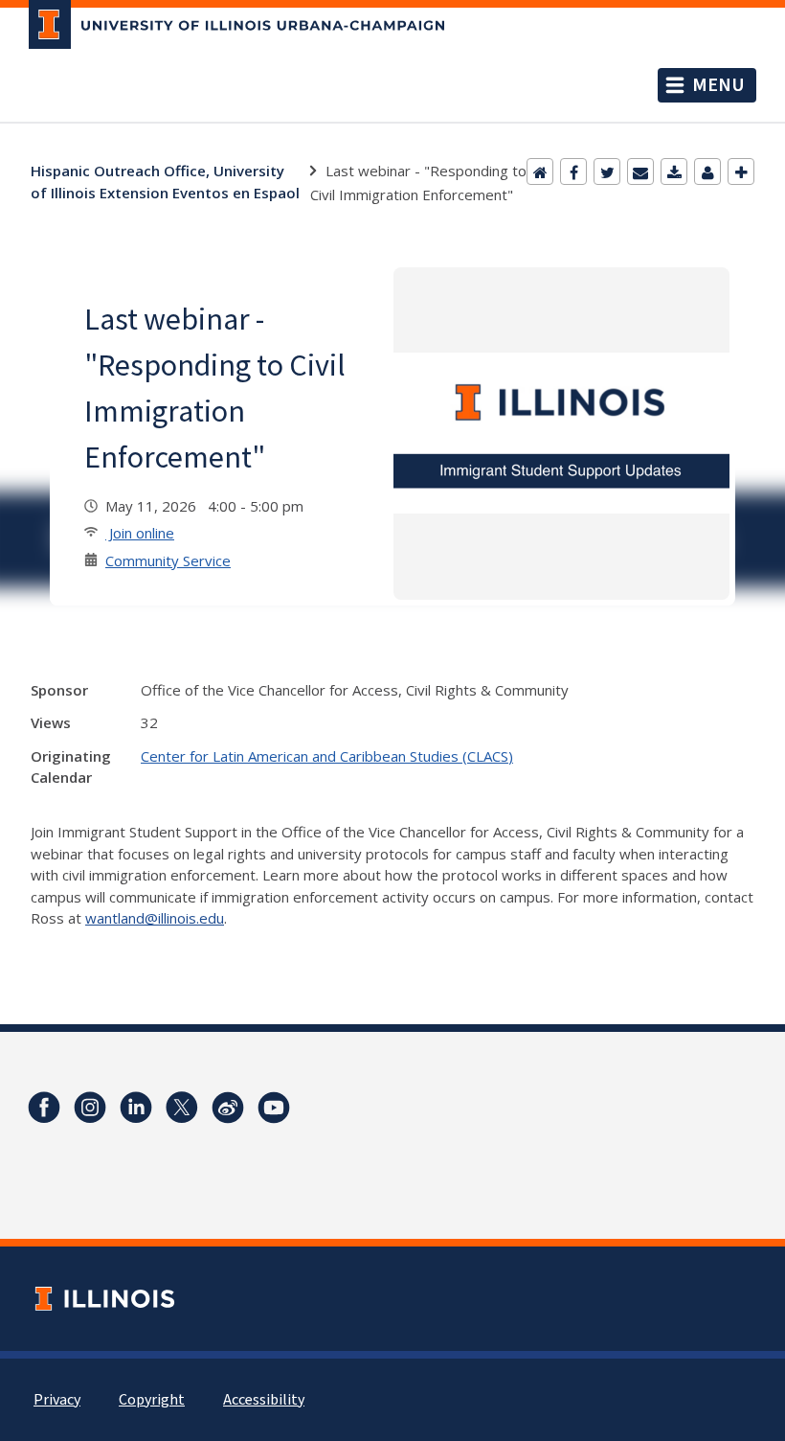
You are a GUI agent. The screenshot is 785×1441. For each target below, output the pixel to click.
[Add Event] (741, 171)
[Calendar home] (540, 171)
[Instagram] (90, 1107)
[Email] (640, 171)
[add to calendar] (674, 171)
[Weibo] (228, 1107)
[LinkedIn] (136, 1107)
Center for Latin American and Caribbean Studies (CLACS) (327, 756)
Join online (139, 532)
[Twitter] (607, 171)
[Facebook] (573, 171)
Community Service (168, 560)
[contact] (707, 171)
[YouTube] (274, 1107)
